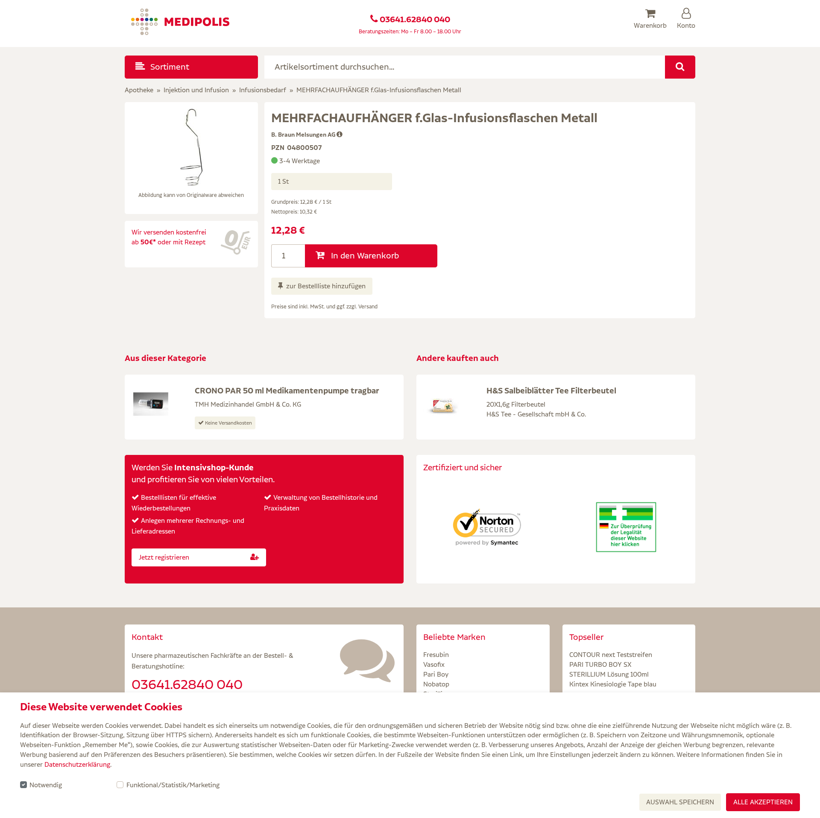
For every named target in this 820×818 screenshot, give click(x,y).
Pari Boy (435, 674)
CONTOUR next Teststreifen (610, 655)
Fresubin (436, 655)
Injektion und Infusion (196, 90)
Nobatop (436, 684)
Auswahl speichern (680, 802)
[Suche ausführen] (680, 67)
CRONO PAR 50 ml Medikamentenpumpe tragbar (287, 390)
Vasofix (434, 664)
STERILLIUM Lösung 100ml (609, 674)
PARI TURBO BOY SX (600, 664)
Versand (368, 306)
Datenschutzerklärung (77, 764)
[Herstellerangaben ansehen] (340, 134)
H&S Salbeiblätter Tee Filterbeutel (551, 390)
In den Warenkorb (364, 256)
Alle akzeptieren (763, 802)
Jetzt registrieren (164, 557)
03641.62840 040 (415, 19)
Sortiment (168, 67)
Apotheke (139, 90)
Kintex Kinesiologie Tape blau (612, 684)
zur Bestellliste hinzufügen (326, 286)
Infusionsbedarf (262, 90)
